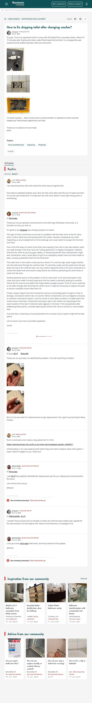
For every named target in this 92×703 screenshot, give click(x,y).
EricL (70, 672)
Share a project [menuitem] (75, 4)
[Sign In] (86, 4)
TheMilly (30, 616)
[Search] (2, 10)
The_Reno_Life (53, 616)
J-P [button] (13, 180)
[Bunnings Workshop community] (18, 4)
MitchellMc (9, 672)
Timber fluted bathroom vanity (54, 606)
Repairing (31, 145)
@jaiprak (23, 230)
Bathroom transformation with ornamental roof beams (77, 609)
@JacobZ (24, 353)
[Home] (5, 19)
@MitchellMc (14, 516)
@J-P (16, 353)
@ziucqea (13, 218)
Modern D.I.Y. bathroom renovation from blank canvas (12, 609)
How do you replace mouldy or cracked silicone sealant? (34, 664)
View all (84, 579)
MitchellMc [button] (16, 466)
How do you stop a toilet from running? (56, 662)
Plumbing (42, 145)
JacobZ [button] (15, 213)
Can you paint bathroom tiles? (12, 662)
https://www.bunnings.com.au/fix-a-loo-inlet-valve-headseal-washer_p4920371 (40, 444)
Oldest (14, 174)
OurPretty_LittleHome (13, 616)
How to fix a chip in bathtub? (77, 662)
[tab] (9, 163)
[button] (9, 33)
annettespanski (74, 616)
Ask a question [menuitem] (59, 4)
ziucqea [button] (15, 32)
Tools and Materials (16, 145)
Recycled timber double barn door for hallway (34, 608)
